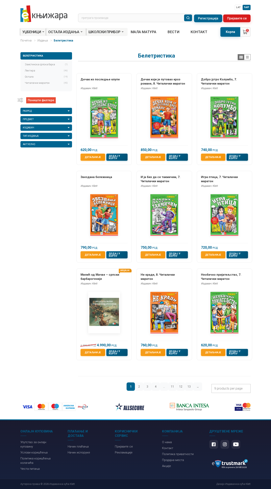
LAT (238, 7)
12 (180, 386)
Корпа (230, 32)
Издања (42, 40)
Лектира (46, 70)
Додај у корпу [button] (114, 157)
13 (189, 386)
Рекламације (124, 452)
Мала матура (143, 32)
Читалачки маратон (46, 82)
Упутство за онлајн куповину (33, 444)
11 (172, 386)
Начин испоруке (79, 452)
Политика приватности (178, 454)
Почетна (26, 40)
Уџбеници (31, 32)
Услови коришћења (34, 452)
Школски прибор (104, 32)
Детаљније (93, 157)
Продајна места (173, 460)
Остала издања (63, 32)
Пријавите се (237, 18)
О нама (167, 442)
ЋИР (246, 7)
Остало (46, 76)
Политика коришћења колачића (35, 461)
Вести (173, 32)
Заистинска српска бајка (46, 64)
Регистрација (208, 18)
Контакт (199, 32)
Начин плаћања (78, 446)
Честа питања (30, 469)
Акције (166, 466)
